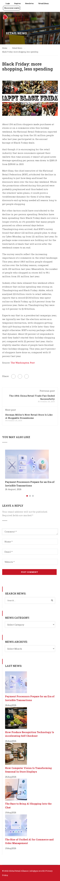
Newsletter (29, 3)
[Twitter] (20, 376)
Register (17, 3)
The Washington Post (23, 362)
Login (8, 3)
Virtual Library (43, 3)
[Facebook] (13, 376)
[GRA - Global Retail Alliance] (16, 17)
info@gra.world (37, 871)
